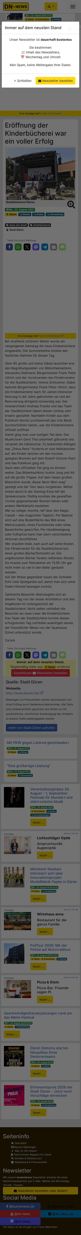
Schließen (22, 81)
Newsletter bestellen (57, 81)
